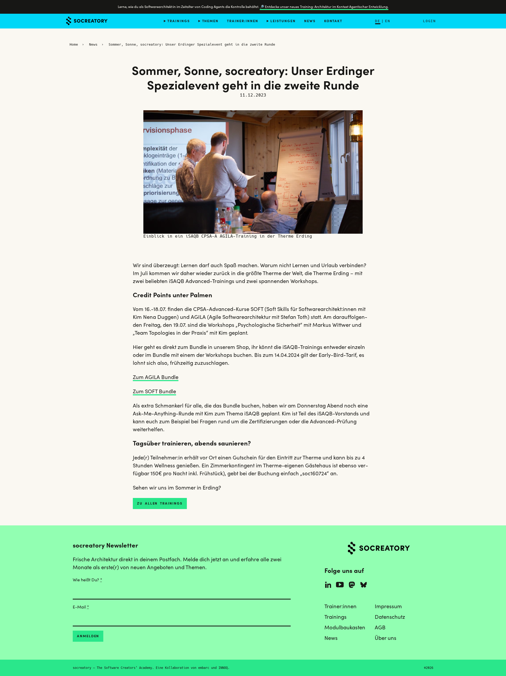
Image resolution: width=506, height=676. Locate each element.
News (310, 20)
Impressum (388, 606)
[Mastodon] (352, 585)
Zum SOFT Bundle (154, 391)
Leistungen (283, 20)
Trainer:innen (242, 20)
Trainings (178, 20)
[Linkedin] (328, 585)
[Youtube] (340, 584)
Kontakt (333, 20)
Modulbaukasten (344, 627)
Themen (210, 20)
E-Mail (81, 607)
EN (387, 21)
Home (74, 44)
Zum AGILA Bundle (155, 377)
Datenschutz (390, 616)
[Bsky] (363, 584)
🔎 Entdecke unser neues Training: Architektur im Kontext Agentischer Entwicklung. (324, 6)
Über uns (385, 638)
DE (377, 21)
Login (429, 21)
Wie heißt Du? (87, 579)
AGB (380, 627)
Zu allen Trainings (160, 503)
